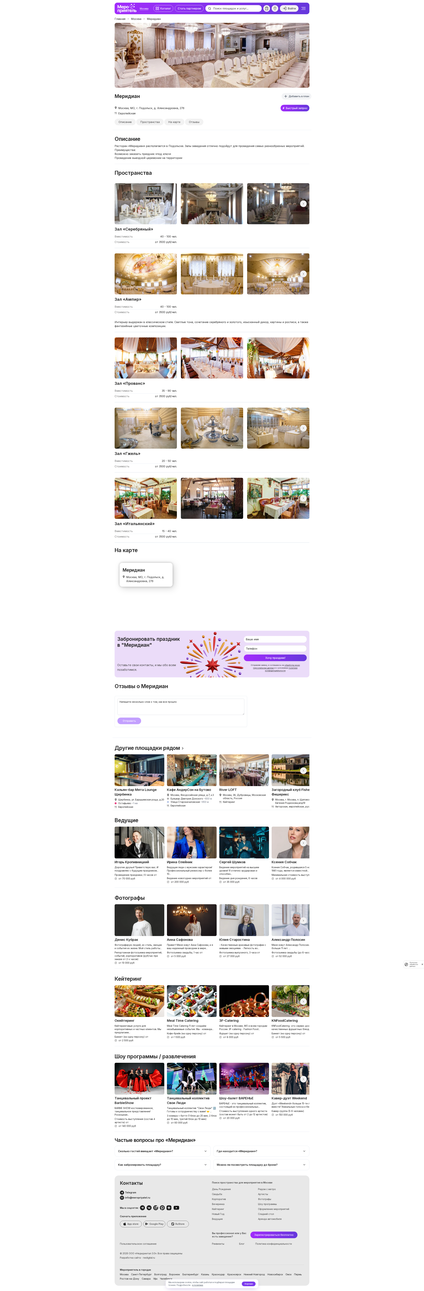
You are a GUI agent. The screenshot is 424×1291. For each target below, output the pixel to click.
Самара (146, 1278)
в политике (197, 1285)
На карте (174, 122)
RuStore (180, 1223)
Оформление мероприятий (273, 1209)
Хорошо (248, 1284)
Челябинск (166, 1278)
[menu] (303, 8)
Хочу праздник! (275, 657)
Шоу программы (267, 1204)
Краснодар (218, 1274)
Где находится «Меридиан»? (237, 1151)
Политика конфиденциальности (273, 1243)
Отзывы (194, 122)
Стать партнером (189, 8)
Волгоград (160, 1274)
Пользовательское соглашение (138, 1243)
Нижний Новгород (254, 1274)
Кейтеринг (218, 1209)
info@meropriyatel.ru (137, 1197)
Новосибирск (275, 1274)
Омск (289, 1274)
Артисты (263, 1194)
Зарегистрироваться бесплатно (273, 1234)
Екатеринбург (191, 1274)
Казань (205, 1274)
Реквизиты (218, 1243)
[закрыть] (422, 964)
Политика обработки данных (414, 964)
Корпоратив (219, 1199)
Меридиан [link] (154, 19)
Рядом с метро (267, 1189)
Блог (241, 1243)
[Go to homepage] (127, 8)
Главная (120, 19)
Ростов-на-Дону (129, 1278)
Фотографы (264, 1199)
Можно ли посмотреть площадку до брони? (247, 1164)
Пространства (150, 122)
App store (132, 1223)
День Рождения (221, 1189)
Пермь (298, 1274)
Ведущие (217, 1219)
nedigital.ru (149, 1257)
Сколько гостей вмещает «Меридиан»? (145, 1151)
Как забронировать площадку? (139, 1164)
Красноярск (234, 1274)
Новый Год (218, 1214)
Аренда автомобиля (270, 1219)
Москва (144, 8)
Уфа (155, 1278)
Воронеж (174, 1274)
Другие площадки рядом (147, 748)
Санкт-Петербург (141, 1274)
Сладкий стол (266, 1214)
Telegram (130, 1192)
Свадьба (217, 1194)
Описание (125, 122)
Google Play (156, 1223)
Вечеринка (218, 1204)
